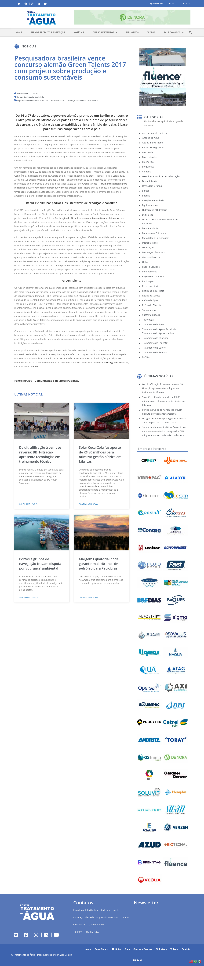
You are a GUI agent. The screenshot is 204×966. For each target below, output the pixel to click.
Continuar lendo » (28, 504)
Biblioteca (132, 32)
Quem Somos (156, 4)
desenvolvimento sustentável (35, 100)
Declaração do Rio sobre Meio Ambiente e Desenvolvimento (87, 218)
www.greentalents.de (117, 362)
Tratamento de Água (24, 955)
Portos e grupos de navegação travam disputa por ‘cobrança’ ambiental (40, 564)
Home (18, 32)
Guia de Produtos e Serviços (48, 32)
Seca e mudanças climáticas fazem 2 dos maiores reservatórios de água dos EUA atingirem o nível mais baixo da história (164, 431)
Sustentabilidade (36, 97)
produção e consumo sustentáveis (83, 100)
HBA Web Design (63, 955)
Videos (174, 949)
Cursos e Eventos (103, 32)
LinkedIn (18, 366)
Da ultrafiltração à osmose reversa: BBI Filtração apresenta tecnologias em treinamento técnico (40, 454)
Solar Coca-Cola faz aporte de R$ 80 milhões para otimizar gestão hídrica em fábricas (100, 454)
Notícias (79, 32)
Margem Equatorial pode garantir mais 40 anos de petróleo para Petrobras (99, 564)
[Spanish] (199, 961)
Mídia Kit (138, 960)
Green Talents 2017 (58, 100)
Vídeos (151, 32)
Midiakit (172, 4)
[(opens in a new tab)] (132, 17)
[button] (74, 17)
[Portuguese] (195, 961)
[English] (191, 961)
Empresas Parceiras (152, 449)
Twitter (34, 366)
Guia (127, 949)
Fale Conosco (172, 32)
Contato (185, 4)
